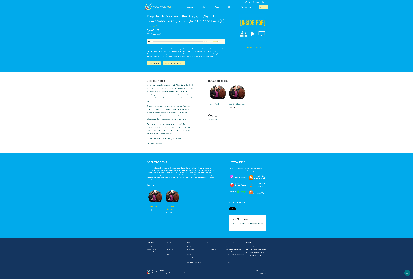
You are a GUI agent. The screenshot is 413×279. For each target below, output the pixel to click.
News (168, 254)
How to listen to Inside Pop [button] (173, 63)
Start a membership (231, 246)
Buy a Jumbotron (211, 249)
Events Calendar (171, 257)
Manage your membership (233, 249)
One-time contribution (232, 257)
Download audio (153, 63)
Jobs (188, 259)
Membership (246, 7)
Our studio (190, 254)
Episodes (169, 246)
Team (188, 252)
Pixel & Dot (263, 271)
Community (190, 257)
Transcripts (170, 249)
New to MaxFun (151, 252)
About (217, 7)
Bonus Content (230, 259)
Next (258, 47)
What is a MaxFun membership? (235, 254)
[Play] (148, 41)
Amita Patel (214, 104)
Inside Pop (153, 26)
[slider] (177, 41)
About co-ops (190, 249)
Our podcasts (150, 246)
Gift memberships (231, 252)
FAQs (228, 262)
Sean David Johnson (237, 104)
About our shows (151, 249)
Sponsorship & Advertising (194, 262)
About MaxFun (190, 246)
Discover (169, 252)
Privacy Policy (262, 273)
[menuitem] (190, 7)
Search (266, 2)
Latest (204, 7)
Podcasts (189, 7)
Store (230, 7)
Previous (248, 47)
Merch (208, 246)
